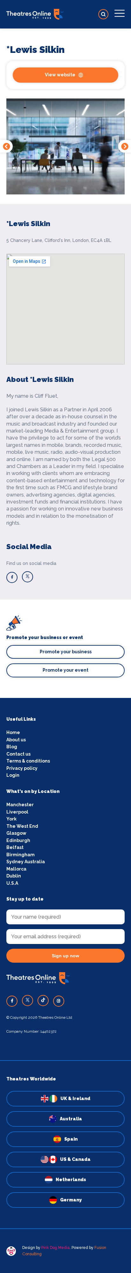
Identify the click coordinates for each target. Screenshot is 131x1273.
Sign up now (65, 955)
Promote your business (66, 651)
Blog (11, 746)
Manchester (20, 804)
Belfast (15, 847)
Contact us (18, 754)
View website (60, 74)
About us (16, 739)
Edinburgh (18, 840)
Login (12, 775)
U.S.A (12, 883)
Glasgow (16, 833)
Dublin (13, 875)
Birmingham (20, 854)
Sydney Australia (25, 861)
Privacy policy (22, 768)
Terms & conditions (28, 760)
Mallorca (16, 868)
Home (13, 732)
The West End (22, 826)
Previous (6, 146)
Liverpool (17, 811)
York (11, 818)
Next (124, 146)
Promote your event (65, 670)
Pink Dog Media (55, 1247)
